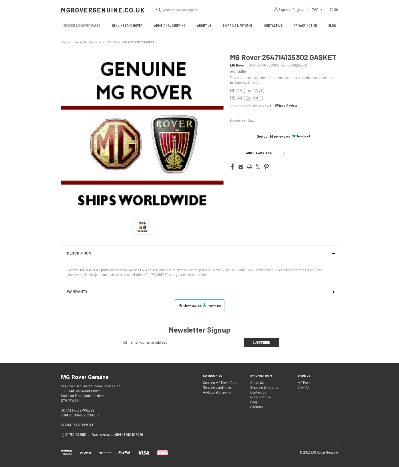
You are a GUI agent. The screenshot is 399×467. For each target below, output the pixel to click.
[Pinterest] (266, 167)
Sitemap (256, 407)
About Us (204, 25)
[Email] (241, 167)
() (335, 10)
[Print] (249, 167)
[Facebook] (232, 167)
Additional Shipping (169, 25)
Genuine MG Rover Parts (81, 25)
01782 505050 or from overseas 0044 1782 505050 (104, 435)
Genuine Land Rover (127, 25)
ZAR (315, 10)
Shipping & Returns (238, 25)
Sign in (283, 10)
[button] (284, 106)
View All (303, 387)
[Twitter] (258, 167)
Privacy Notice (305, 25)
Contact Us (273, 25)
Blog (332, 25)
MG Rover (305, 383)
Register (299, 10)
